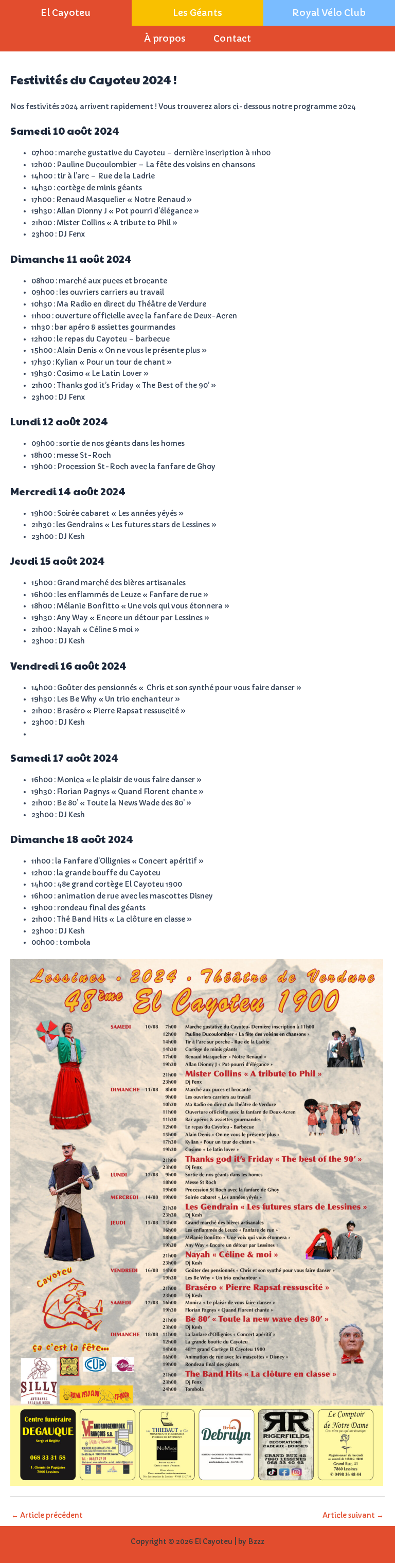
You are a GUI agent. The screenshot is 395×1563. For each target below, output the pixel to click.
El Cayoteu (66, 13)
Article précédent (47, 1515)
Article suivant (353, 1515)
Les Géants (197, 13)
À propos (165, 38)
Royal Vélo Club (329, 13)
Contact (232, 38)
